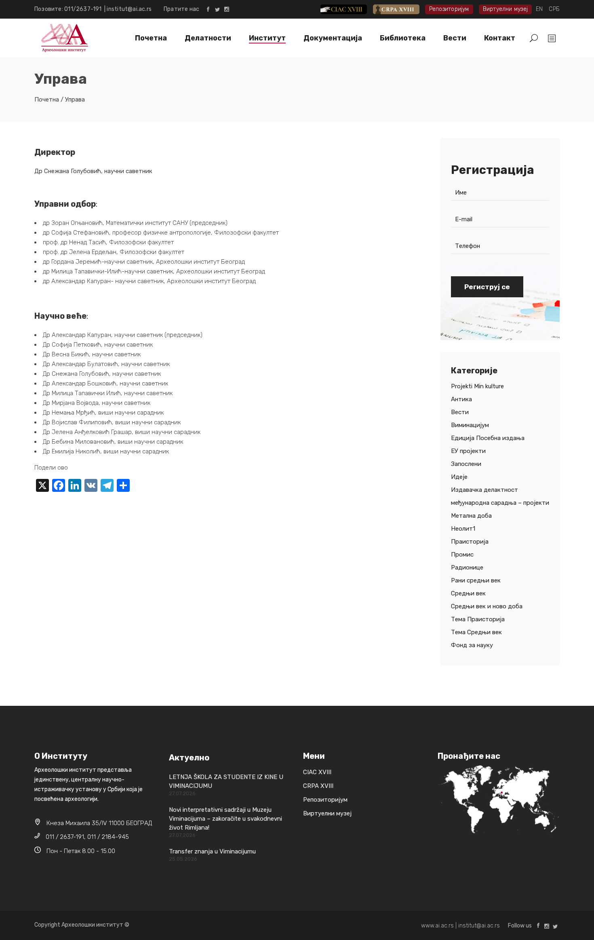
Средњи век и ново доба (486, 606)
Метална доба (471, 515)
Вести (460, 412)
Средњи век (468, 593)
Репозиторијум (449, 9)
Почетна (46, 99)
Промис (462, 554)
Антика (461, 399)
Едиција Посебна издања (487, 438)
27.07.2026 (182, 793)
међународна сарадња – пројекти (500, 502)
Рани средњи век (476, 580)
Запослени (466, 464)
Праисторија (470, 541)
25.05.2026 (183, 859)
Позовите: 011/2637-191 (69, 9)
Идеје (459, 477)
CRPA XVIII (401, 9)
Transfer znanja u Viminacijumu (212, 851)
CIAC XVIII (350, 9)
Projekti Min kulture (477, 386)
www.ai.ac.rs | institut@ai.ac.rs (460, 925)
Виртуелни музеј (505, 9)
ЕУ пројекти (468, 451)
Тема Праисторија (478, 619)
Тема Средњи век (476, 632)
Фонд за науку (472, 645)
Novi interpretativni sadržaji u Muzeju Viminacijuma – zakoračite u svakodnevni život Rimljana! (225, 818)
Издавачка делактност (484, 489)
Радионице (467, 567)
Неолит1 (463, 528)
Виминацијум (470, 425)
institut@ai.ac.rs (129, 9)
